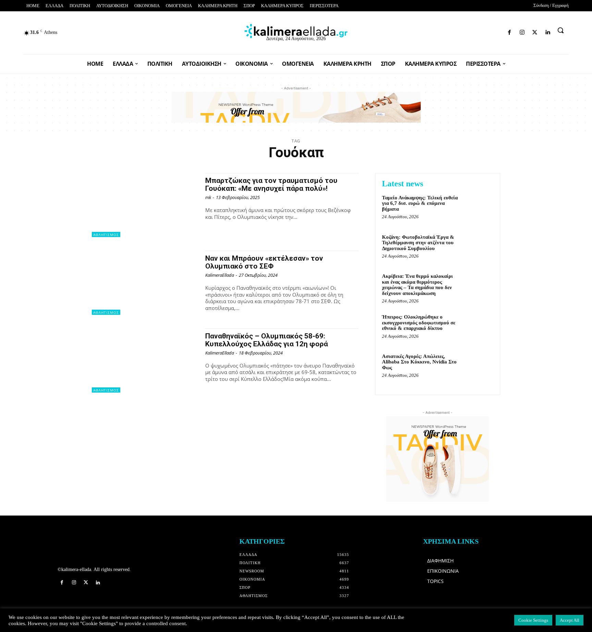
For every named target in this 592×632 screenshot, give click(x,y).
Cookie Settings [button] (533, 620)
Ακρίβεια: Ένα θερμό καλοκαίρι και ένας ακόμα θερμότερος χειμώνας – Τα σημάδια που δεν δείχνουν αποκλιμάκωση (417, 284)
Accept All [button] (569, 620)
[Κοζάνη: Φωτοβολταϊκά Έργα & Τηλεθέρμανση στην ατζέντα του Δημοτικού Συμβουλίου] (478, 247)
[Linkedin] (500, 31)
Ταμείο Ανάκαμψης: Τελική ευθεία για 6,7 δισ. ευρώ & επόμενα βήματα (420, 203)
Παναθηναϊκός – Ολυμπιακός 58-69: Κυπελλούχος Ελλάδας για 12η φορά (266, 340)
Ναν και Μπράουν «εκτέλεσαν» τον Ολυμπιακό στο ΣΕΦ (264, 262)
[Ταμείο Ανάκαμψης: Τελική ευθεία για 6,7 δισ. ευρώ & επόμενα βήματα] (478, 208)
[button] (560, 30)
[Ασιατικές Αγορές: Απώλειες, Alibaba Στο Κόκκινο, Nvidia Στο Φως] (478, 366)
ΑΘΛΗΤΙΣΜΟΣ (106, 234)
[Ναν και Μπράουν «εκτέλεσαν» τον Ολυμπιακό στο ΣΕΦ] (145, 283)
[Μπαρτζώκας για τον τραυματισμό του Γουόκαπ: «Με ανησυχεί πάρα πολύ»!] (145, 205)
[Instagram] (476, 31)
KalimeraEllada (219, 275)
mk (208, 197)
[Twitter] (488, 31)
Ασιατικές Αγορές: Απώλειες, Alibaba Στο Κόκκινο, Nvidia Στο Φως (419, 362)
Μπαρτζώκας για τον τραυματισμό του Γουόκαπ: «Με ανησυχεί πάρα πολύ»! (271, 184)
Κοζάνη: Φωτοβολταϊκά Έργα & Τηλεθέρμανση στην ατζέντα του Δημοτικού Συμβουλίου (418, 242)
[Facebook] (464, 31)
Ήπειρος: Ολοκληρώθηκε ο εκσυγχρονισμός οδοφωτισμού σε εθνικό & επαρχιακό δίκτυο (418, 322)
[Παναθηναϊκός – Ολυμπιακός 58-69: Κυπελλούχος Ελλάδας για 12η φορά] (145, 361)
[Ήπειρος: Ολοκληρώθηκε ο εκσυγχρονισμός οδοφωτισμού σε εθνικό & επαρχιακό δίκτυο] (478, 327)
